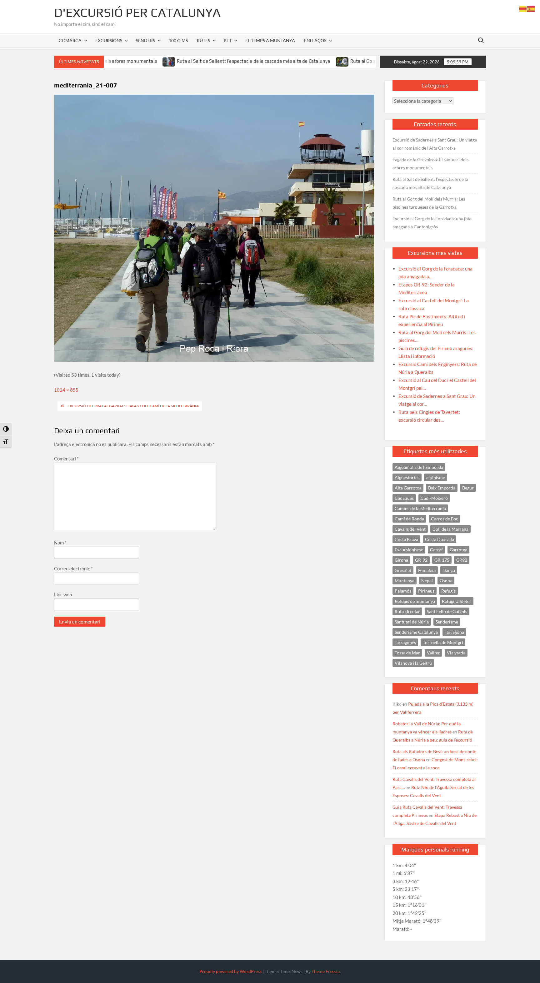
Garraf (436, 549)
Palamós (403, 590)
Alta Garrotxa (408, 487)
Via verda (456, 652)
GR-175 (441, 560)
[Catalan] (523, 8)
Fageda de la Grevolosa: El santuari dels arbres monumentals (430, 163)
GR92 (461, 560)
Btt (228, 40)
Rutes (203, 40)
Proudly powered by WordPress (230, 971)
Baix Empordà (441, 487)
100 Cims (178, 40)
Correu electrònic (73, 568)
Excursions (108, 40)
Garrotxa (458, 549)
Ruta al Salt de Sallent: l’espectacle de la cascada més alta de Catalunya (219, 61)
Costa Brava (406, 539)
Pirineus (426, 590)
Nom (60, 542)
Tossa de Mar (407, 652)
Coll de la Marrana (450, 529)
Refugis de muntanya (415, 601)
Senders (145, 40)
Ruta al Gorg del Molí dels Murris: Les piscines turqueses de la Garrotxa (428, 203)
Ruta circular (407, 611)
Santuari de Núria (412, 621)
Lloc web (63, 594)
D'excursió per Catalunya (137, 12)
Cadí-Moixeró (434, 498)
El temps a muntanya (270, 40)
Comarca (70, 40)
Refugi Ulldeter (456, 601)
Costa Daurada (439, 539)
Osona (446, 580)
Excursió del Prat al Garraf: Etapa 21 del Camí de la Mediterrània (133, 406)
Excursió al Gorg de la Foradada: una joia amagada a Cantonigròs (431, 222)
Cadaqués (404, 498)
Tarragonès (405, 642)
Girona (401, 560)
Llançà (448, 570)
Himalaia (427, 570)
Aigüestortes (407, 477)
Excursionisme (409, 549)
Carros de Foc (444, 518)
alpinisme (435, 477)
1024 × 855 (66, 390)
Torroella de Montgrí (443, 642)
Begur (468, 487)
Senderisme (447, 621)
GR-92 (421, 560)
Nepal (427, 580)
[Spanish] (531, 8)
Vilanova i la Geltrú (413, 663)
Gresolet (403, 570)
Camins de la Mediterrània (420, 508)
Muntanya (404, 580)
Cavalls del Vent (410, 529)
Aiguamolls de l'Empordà (419, 467)
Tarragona (454, 632)
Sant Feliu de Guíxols (447, 611)
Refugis (448, 590)
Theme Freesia (326, 971)
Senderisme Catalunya (416, 632)
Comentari (66, 458)
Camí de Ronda (409, 518)
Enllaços (315, 40)
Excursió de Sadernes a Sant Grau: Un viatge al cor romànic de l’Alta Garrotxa (434, 144)
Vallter (433, 652)
